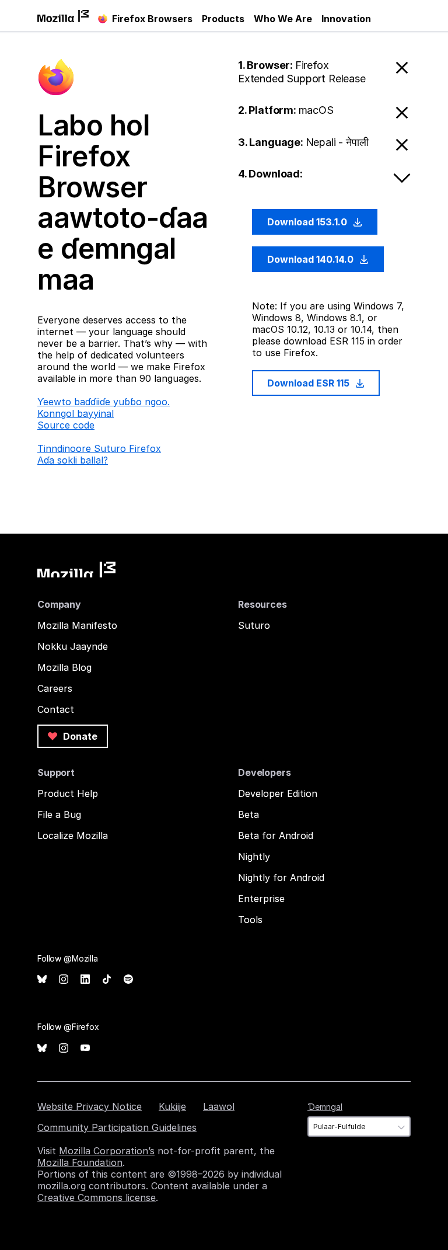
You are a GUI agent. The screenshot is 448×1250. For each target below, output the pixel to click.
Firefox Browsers (152, 19)
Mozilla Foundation (80, 1162)
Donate (79, 736)
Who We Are (283, 19)
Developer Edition (277, 793)
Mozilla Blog (64, 667)
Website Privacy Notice (89, 1106)
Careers (54, 688)
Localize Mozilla (72, 835)
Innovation (346, 19)
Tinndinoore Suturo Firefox (99, 448)
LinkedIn (85, 979)
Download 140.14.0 (311, 259)
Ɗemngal (324, 1107)
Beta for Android (275, 835)
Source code (65, 425)
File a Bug (59, 814)
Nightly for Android (281, 877)
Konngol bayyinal (75, 413)
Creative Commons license (96, 1197)
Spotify (128, 979)
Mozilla (76, 569)
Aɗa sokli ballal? (72, 460)
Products (223, 19)
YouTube (85, 1048)
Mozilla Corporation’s (107, 1151)
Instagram (63, 979)
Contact (55, 709)
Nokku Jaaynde (72, 646)
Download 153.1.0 (308, 222)
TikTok (106, 979)
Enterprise (261, 898)
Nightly (254, 856)
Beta (248, 814)
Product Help (67, 793)
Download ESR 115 (309, 383)
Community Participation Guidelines (117, 1127)
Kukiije (172, 1106)
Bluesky (42, 979)
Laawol (219, 1106)
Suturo (254, 625)
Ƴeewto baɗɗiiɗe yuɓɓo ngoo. (103, 402)
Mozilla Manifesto (77, 625)
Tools (250, 919)
